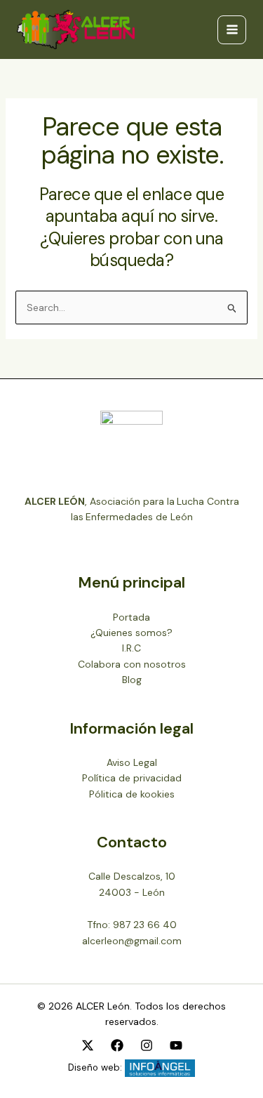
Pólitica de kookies (132, 794)
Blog (132, 679)
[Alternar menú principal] (231, 29)
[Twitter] (87, 1045)
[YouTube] (176, 1045)
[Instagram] (146, 1045)
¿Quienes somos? (131, 632)
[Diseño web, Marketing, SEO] (160, 1067)
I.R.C (131, 648)
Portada (131, 617)
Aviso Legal (132, 762)
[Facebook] (117, 1045)
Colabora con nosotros (132, 664)
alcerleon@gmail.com (132, 940)
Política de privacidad (132, 778)
